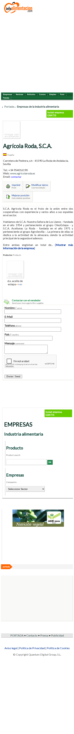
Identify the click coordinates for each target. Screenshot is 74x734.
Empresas (7, 94)
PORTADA (17, 635)
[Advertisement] (37, 52)
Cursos (42, 94)
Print (14, 187)
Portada (9, 106)
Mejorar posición (20, 195)
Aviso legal (10, 648)
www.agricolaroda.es (22, 173)
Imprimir (16, 184)
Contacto (32, 635)
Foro (62, 94)
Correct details (38, 187)
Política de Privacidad (32, 648)
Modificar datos (39, 184)
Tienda (6, 98)
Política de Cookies (58, 648)
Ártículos (31, 94)
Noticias (19, 94)
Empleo (52, 94)
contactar (16, 176)
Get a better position (21, 198)
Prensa (44, 635)
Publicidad (57, 635)
